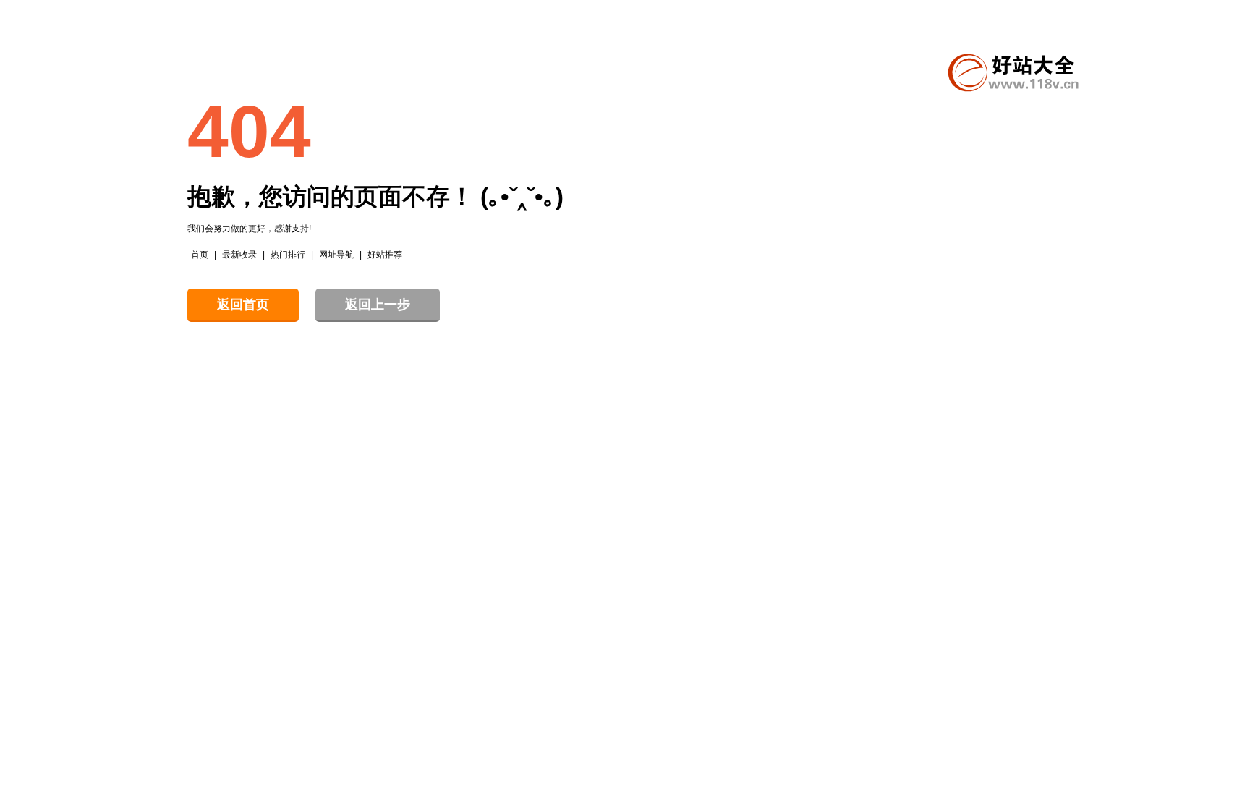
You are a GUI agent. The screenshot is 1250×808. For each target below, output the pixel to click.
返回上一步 (377, 304)
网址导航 (336, 255)
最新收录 (239, 255)
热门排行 (288, 255)
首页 (199, 255)
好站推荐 (384, 255)
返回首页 (243, 304)
